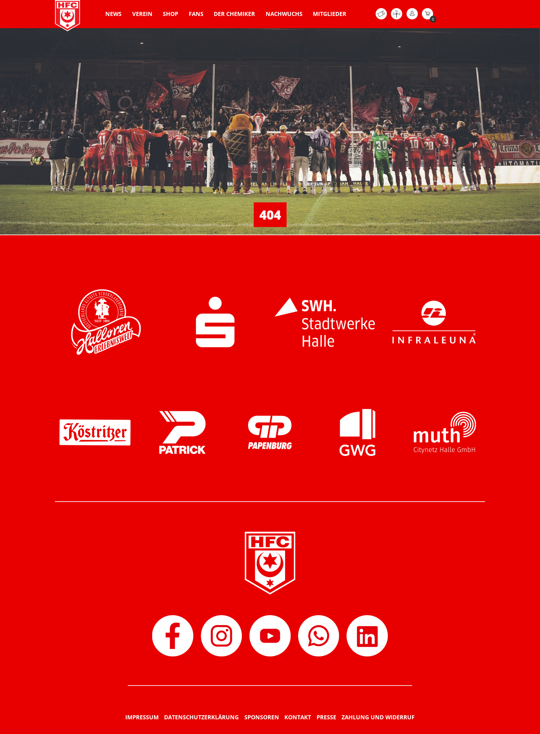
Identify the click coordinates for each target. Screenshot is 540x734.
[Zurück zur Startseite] (67, 15)
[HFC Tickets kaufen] (381, 17)
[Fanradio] (396, 17)
